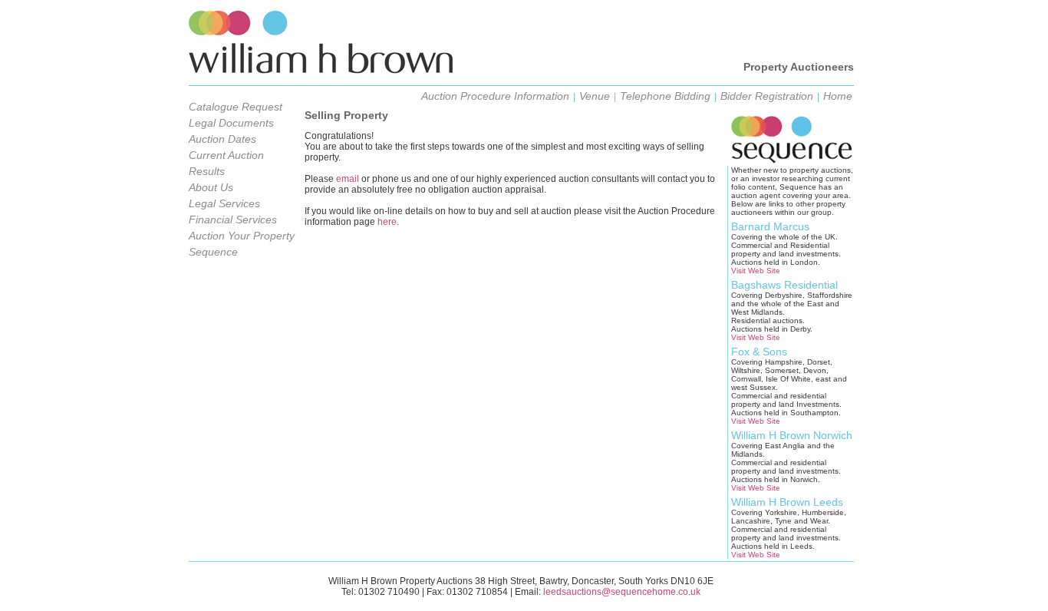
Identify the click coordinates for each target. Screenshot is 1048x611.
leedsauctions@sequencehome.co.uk (621, 591)
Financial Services (233, 219)
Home (837, 96)
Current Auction (226, 155)
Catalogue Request (235, 107)
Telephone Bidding (665, 96)
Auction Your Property (242, 236)
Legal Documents (231, 123)
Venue (594, 96)
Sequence (213, 252)
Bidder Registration (766, 96)
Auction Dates (222, 139)
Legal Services (224, 203)
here (387, 221)
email (347, 178)
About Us (211, 187)
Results (207, 171)
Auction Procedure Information (495, 96)
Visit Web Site (755, 270)
